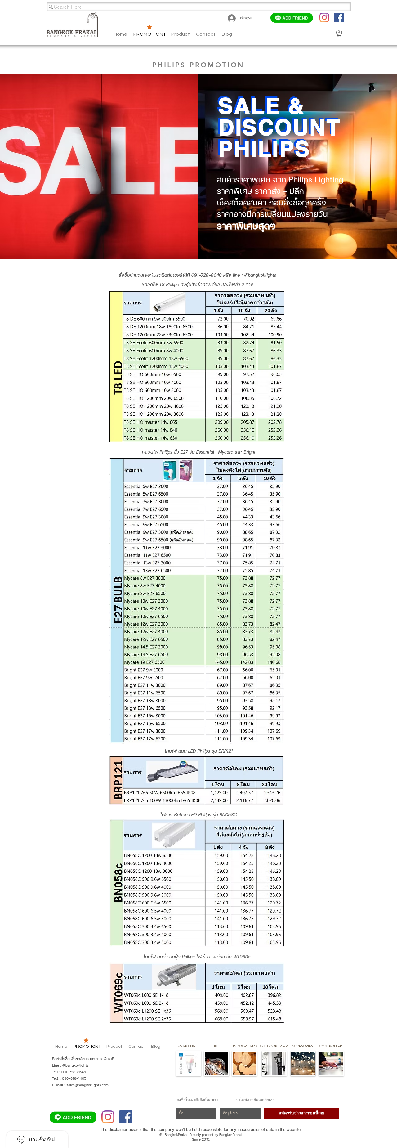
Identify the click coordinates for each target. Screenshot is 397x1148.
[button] (227, 34)
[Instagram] (324, 17)
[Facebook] (339, 17)
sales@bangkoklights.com (87, 1085)
